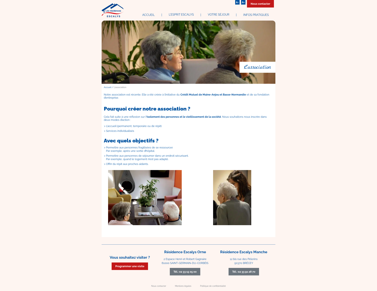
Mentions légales (183, 286)
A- (237, 2)
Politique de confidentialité (213, 286)
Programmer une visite (129, 266)
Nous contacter (260, 3)
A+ (243, 2)
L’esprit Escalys (181, 14)
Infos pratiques (256, 15)
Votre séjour (218, 14)
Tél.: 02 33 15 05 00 (185, 271)
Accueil (148, 15)
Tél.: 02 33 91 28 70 (243, 271)
